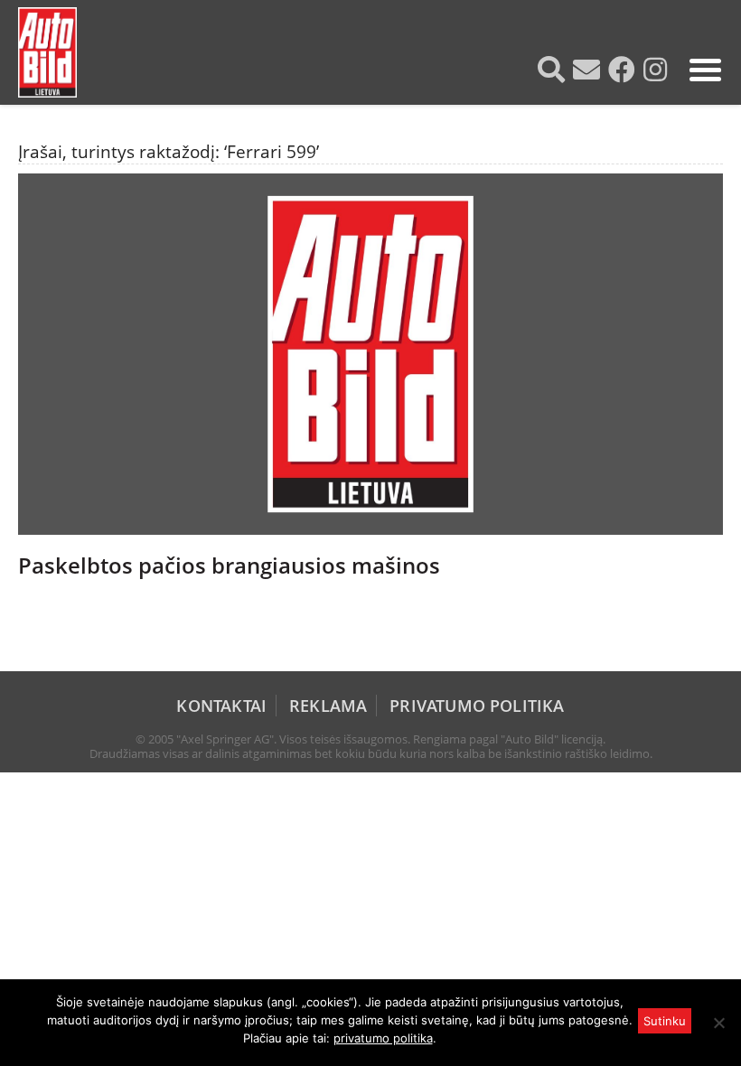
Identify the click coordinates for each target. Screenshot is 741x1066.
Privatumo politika (476, 705)
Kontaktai (221, 705)
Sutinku (664, 1021)
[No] (718, 1023)
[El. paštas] (589, 69)
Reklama (328, 705)
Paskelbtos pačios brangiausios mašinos (229, 565)
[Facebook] (624, 69)
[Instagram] (657, 69)
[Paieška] (553, 69)
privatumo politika (383, 1038)
